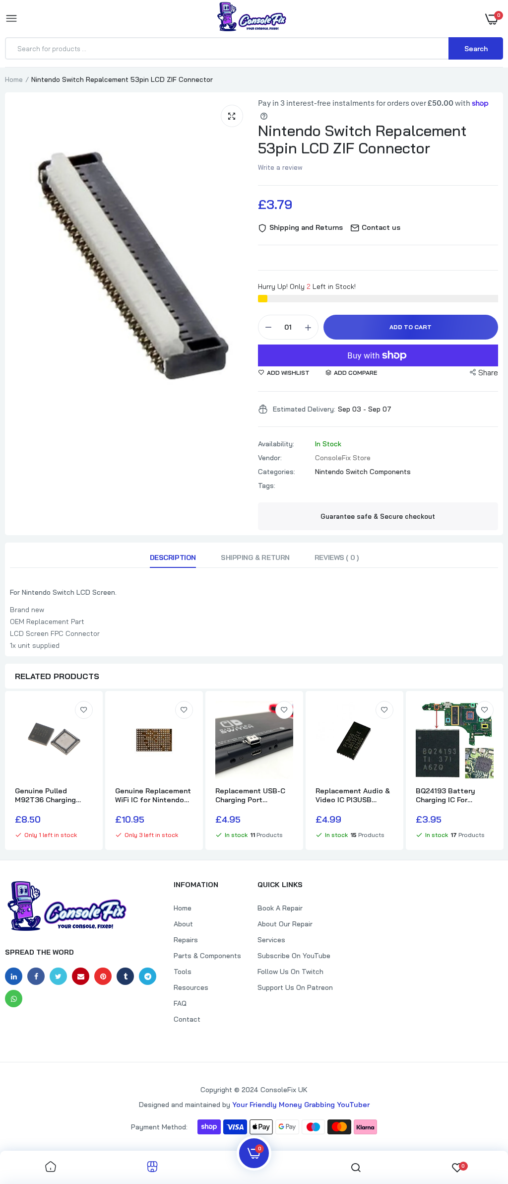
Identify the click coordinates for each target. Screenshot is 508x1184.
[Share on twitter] (58, 976)
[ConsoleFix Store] (252, 18)
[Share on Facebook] (36, 976)
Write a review (280, 167)
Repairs (186, 939)
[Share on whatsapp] (13, 998)
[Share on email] (80, 976)
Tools (182, 971)
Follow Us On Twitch (290, 971)
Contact (187, 1019)
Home (14, 79)
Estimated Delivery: (304, 409)
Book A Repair (280, 908)
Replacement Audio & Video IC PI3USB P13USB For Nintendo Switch (353, 795)
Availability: (276, 443)
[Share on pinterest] (103, 976)
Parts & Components (207, 955)
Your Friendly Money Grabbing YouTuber (301, 1104)
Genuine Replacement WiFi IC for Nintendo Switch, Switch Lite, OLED (153, 795)
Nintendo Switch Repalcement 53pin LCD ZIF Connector (362, 139)
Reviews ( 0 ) (337, 557)
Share (488, 372)
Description (173, 557)
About (183, 923)
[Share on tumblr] (125, 976)
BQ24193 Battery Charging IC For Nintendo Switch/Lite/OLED (447, 795)
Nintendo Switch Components (363, 471)
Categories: (276, 471)
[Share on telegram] (147, 976)
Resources (191, 987)
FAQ (180, 1003)
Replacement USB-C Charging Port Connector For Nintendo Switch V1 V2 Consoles (253, 795)
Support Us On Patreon (295, 987)
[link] (84, 710)
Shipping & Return (255, 557)
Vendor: (270, 457)
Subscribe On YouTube (293, 955)
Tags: (266, 485)
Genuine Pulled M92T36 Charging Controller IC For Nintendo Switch (45, 795)
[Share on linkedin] (13, 976)
